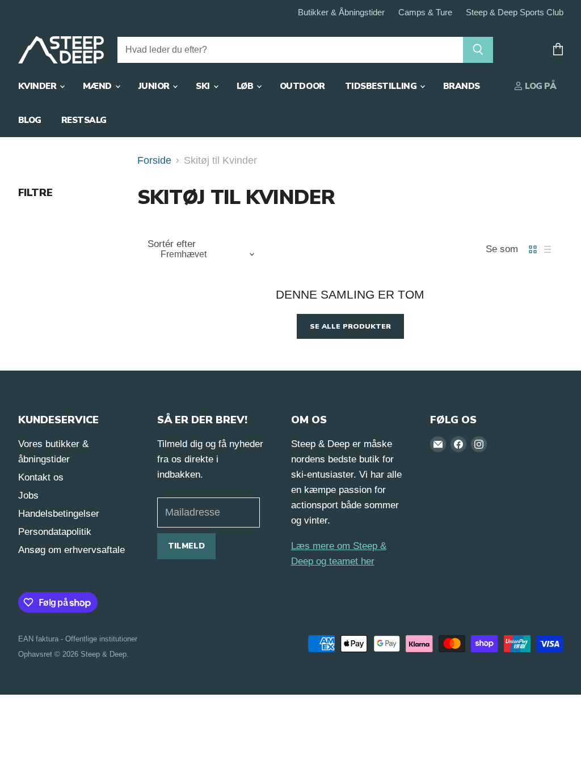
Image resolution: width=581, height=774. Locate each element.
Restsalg (84, 120)
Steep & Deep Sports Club (514, 12)
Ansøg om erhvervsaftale (71, 550)
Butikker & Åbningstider (341, 12)
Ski (204, 86)
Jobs (28, 495)
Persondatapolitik (54, 531)
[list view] (547, 249)
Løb (246, 86)
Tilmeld (186, 546)
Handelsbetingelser (58, 513)
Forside (154, 160)
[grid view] (532, 249)
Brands (461, 86)
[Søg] (478, 50)
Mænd (98, 86)
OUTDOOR (302, 86)
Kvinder (38, 86)
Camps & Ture (425, 12)
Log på (540, 86)
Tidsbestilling (382, 86)
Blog (29, 120)
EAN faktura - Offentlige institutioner (77, 639)
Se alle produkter (350, 326)
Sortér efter (172, 244)
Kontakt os (41, 477)
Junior (155, 86)
